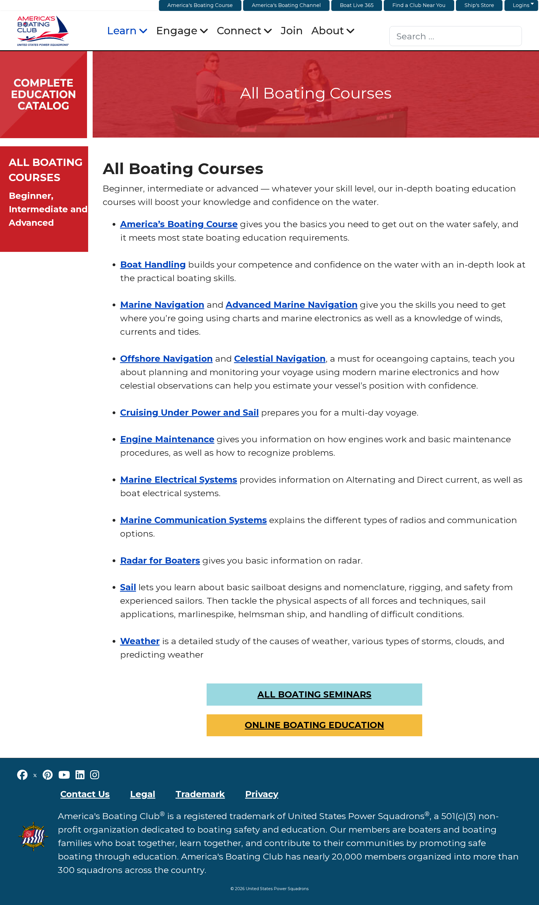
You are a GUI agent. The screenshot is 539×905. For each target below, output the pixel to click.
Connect (239, 30)
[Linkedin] (80, 775)
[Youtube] (64, 775)
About (327, 30)
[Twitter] (35, 775)
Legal (142, 794)
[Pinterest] (48, 775)
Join (292, 30)
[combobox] (455, 36)
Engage (176, 30)
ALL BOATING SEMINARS (314, 694)
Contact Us (85, 794)
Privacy (261, 794)
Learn (122, 30)
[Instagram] (94, 775)
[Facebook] (22, 775)
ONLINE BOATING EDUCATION (314, 725)
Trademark (200, 794)
